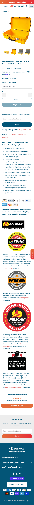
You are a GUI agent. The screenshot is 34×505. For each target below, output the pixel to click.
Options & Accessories (9, 83)
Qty (3, 91)
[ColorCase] (17, 6)
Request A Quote (25, 130)
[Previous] (2, 2)
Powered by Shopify (23, 501)
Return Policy (7, 268)
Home (5, 11)
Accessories (22, 135)
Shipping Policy (24, 298)
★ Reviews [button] (32, 254)
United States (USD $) (16, 485)
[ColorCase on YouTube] (20, 474)
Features (4, 135)
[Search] (27, 6)
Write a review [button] (17, 406)
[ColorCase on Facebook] (13, 474)
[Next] (31, 2)
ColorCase (12, 501)
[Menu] (1, 6)
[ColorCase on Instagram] (16, 474)
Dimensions (12, 135)
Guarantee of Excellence (13, 387)
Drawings (5, 137)
